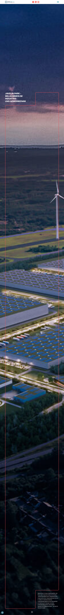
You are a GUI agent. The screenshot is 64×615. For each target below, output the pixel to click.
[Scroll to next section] (32, 612)
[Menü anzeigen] (58, 1)
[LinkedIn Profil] (38, 2)
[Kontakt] (36, 2)
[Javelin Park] (9, 2)
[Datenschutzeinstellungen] (2, 612)
